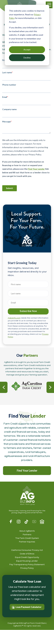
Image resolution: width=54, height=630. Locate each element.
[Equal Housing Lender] (42, 522)
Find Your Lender (27, 470)
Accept (27, 49)
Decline (27, 57)
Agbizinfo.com (14, 318)
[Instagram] (19, 522)
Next (50, 387)
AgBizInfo (27, 496)
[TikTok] (26, 522)
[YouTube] (34, 522)
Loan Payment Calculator (28, 607)
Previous (4, 387)
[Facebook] (11, 522)
